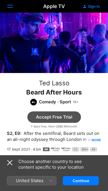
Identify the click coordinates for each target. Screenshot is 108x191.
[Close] (9, 162)
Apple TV (54, 6)
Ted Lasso (54, 83)
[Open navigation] (13, 6)
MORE (96, 140)
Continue (81, 180)
